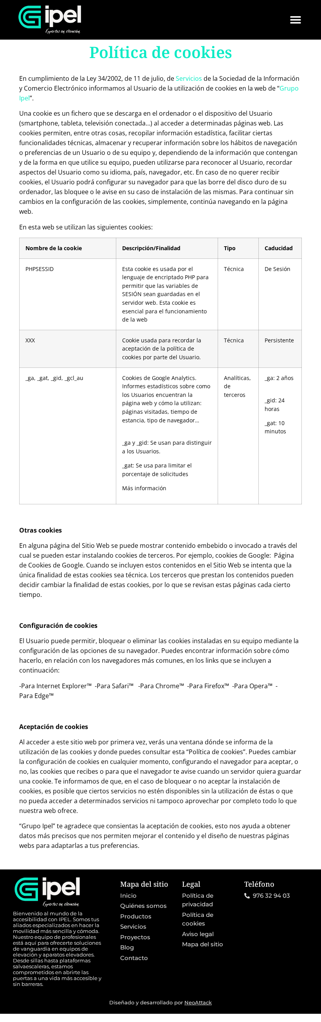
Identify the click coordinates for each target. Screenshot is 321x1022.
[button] (295, 20)
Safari (120, 686)
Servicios (189, 78)
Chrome (167, 686)
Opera (258, 686)
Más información (144, 488)
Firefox (214, 686)
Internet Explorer (61, 686)
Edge (41, 695)
